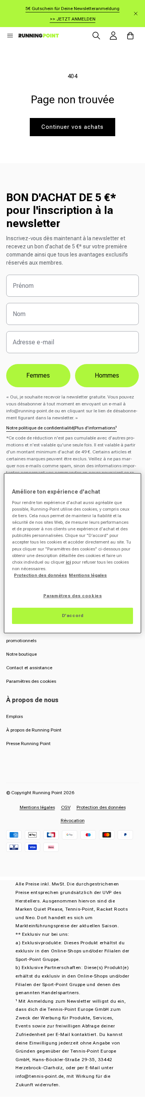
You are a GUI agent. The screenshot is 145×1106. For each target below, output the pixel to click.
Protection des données (101, 807)
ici (68, 562)
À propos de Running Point (33, 730)
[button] (10, 35)
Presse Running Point (28, 743)
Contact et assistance (29, 667)
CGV (65, 807)
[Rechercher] (96, 35)
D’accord (73, 615)
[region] (72, 552)
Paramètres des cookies (31, 681)
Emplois (14, 716)
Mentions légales (37, 807)
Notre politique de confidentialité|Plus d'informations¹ (61, 428)
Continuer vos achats (72, 126)
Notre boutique (21, 654)
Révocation (73, 820)
